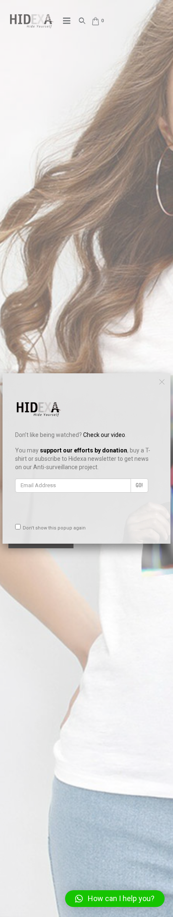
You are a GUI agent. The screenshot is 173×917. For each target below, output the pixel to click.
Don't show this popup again (54, 528)
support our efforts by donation (83, 450)
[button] (115, 898)
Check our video (104, 435)
